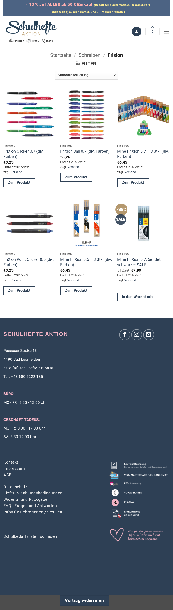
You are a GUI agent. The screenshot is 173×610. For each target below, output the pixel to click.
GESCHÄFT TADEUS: (21, 420)
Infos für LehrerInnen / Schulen (32, 512)
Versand (16, 172)
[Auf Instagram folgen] (136, 334)
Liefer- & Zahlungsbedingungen (33, 493)
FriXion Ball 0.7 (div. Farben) (85, 151)
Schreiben (89, 55)
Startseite (60, 55)
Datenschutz (15, 486)
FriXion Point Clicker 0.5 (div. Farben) (28, 262)
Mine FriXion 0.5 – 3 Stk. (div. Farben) (86, 262)
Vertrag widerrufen (84, 600)
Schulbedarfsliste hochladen (30, 536)
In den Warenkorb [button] (137, 297)
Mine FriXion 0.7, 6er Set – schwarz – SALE (140, 262)
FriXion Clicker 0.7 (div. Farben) (23, 154)
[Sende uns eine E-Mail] (148, 334)
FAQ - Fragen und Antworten (30, 505)
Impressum (14, 468)
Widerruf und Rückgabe (25, 499)
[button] (152, 31)
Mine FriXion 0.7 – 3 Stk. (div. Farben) (143, 154)
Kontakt (10, 462)
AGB (7, 474)
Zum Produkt (19, 182)
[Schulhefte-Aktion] (31, 31)
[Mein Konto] (136, 31)
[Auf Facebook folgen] (124, 334)
